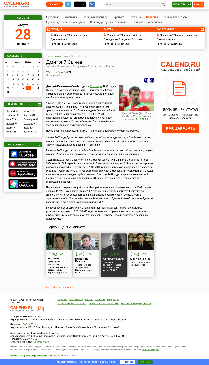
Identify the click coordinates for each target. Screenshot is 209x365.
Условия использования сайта (72, 303)
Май (8, 127)
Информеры (113, 299)
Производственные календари (66, 22)
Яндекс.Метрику (107, 362)
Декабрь (28, 131)
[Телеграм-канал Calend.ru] (68, 4)
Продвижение (76, 299)
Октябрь (28, 123)
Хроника (119, 17)
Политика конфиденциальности (136, 303)
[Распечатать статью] (152, 80)
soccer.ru (143, 116)
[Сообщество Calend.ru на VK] (92, 4)
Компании (135, 17)
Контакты (100, 299)
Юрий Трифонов (140, 258)
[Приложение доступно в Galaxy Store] (23, 164)
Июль (27, 111)
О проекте (62, 299)
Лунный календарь (174, 17)
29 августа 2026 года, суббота (124, 35)
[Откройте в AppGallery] (23, 173)
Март (9, 119)
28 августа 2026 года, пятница (71, 35)
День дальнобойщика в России (122, 39)
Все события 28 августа (60, 287)
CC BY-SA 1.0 (141, 119)
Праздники (53, 17)
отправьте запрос (150, 349)
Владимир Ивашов (81, 260)
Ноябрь (28, 127)
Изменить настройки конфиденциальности (30, 355)
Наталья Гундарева (54, 260)
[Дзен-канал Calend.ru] (80, 4)
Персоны (152, 17)
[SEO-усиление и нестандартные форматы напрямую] (181, 137)
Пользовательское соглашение (104, 303)
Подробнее (127, 362)
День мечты (58, 39)
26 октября (54, 72)
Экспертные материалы (147, 22)
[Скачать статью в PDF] (146, 80)
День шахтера (165, 39)
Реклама (89, 299)
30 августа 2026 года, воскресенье (179, 35)
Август (27, 115)
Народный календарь (95, 17)
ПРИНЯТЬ (145, 362)
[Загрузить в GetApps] (23, 184)
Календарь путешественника (108, 22)
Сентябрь (29, 119)
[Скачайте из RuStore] (23, 154)
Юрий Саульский (113, 258)
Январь (10, 111)
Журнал (54, 4)
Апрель (10, 123)
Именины (71, 17)
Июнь (9, 131)
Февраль (10, 115)
